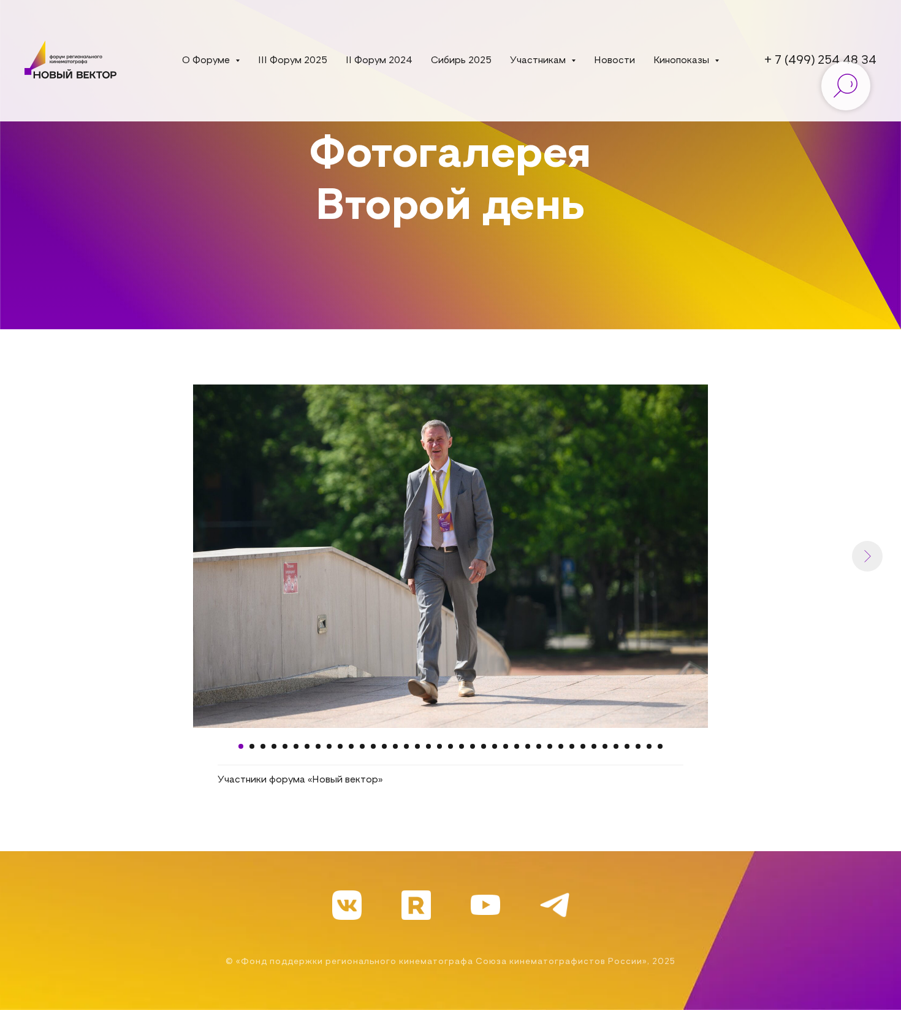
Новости (614, 61)
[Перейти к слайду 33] (593, 746)
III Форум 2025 (292, 61)
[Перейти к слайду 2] (251, 746)
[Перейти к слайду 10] (340, 746)
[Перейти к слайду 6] (296, 746)
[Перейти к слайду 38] (649, 746)
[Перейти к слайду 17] (417, 746)
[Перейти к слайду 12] (362, 746)
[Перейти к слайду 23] (483, 746)
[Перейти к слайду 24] (494, 746)
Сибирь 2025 (461, 61)
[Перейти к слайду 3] (262, 746)
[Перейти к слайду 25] (505, 746)
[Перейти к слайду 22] (472, 746)
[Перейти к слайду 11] (351, 746)
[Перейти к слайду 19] (439, 746)
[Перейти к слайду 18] (428, 746)
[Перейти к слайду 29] (549, 746)
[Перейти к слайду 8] (318, 746)
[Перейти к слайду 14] (384, 746)
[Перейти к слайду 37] (638, 746)
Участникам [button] (539, 61)
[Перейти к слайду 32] (582, 746)
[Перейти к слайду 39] (660, 746)
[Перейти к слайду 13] (373, 746)
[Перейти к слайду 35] (616, 746)
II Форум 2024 (379, 61)
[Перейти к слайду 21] (461, 746)
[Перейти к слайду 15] (395, 746)
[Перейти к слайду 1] (240, 746)
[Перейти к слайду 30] (560, 746)
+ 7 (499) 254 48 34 (820, 61)
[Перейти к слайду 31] (571, 746)
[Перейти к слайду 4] (274, 746)
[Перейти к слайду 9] (329, 746)
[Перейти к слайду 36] (627, 746)
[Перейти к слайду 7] (307, 746)
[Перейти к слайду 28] (538, 746)
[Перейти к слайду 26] (516, 746)
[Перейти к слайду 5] (285, 746)
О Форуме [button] (207, 61)
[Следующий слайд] (867, 556)
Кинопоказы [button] (682, 61)
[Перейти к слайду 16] (406, 746)
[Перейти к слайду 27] (527, 746)
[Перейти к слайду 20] (450, 746)
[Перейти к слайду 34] (605, 746)
